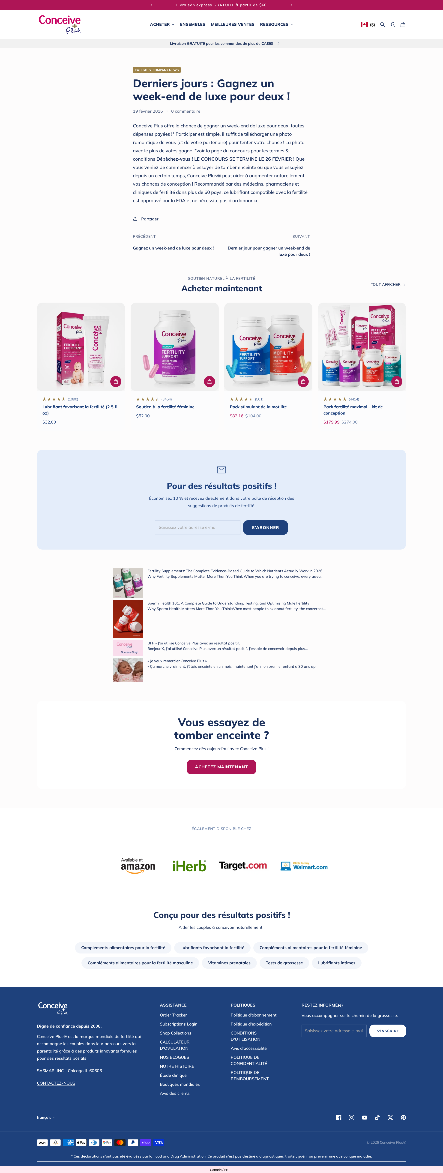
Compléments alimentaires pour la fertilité (123, 947)
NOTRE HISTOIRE (177, 1066)
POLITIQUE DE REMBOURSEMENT (250, 1075)
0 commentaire (185, 111)
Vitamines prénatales (229, 962)
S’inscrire (388, 1031)
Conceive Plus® (393, 1142)
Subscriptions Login (179, 1024)
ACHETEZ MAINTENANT (221, 767)
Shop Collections (175, 1033)
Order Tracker (173, 1015)
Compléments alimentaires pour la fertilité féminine (311, 947)
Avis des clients (175, 1093)
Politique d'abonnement (253, 1015)
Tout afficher (386, 284)
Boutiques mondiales (180, 1084)
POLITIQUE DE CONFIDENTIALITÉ (249, 1060)
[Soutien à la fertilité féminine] (175, 347)
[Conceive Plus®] (60, 24)
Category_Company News (157, 70)
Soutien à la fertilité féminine (165, 406)
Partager (150, 219)
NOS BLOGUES (174, 1057)
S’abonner (265, 527)
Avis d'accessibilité (249, 1048)
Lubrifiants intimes (336, 962)
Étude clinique (173, 1075)
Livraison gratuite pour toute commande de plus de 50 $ (221, 5)
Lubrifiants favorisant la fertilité (212, 947)
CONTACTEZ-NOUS (56, 1083)
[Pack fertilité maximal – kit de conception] (362, 347)
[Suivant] (291, 5)
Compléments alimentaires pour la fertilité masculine (140, 962)
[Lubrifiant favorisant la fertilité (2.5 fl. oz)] (81, 347)
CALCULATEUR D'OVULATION (175, 1045)
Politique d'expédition (251, 1024)
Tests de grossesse (284, 962)
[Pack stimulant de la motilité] (268, 347)
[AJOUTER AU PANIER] (115, 381)
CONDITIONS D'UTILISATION (245, 1036)
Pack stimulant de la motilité (258, 406)
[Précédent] (151, 5)
